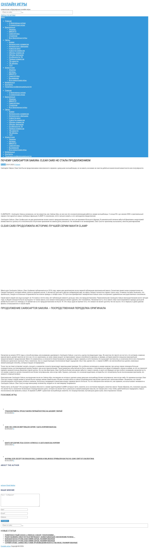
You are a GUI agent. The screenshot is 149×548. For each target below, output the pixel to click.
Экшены (12, 29)
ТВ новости (13, 61)
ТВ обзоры (13, 63)
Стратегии (13, 36)
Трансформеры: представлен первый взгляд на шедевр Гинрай (33, 411)
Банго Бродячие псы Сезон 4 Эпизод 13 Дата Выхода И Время (32, 443)
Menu (3, 17)
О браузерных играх (17, 23)
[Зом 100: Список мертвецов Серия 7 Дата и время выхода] (11, 425)
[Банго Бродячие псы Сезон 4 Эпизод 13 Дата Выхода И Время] (11, 441)
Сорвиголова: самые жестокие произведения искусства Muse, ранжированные (41, 543)
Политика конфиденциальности (18, 87)
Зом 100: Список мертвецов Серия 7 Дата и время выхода (30, 427)
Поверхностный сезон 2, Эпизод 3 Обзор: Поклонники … (30, 535)
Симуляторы (14, 34)
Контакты (9, 85)
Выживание (14, 78)
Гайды (7, 40)
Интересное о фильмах (18, 46)
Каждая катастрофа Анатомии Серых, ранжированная (30, 539)
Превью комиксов (16, 59)
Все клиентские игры (18, 80)
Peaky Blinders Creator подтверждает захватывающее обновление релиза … (40, 537)
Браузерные (10, 27)
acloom (3, 485)
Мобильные (10, 82)
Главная (8, 21)
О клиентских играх (17, 25)
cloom (18, 165)
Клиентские (10, 68)
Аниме (11, 42)
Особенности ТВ (16, 57)
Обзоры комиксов (16, 53)
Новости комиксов (17, 51)
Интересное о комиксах (19, 44)
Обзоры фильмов (16, 55)
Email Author (10, 485)
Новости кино (14, 48)
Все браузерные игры (18, 38)
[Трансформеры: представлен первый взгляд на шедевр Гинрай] (11, 409)
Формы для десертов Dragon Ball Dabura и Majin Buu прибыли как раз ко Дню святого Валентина (49, 459)
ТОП (11, 65)
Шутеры (12, 72)
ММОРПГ (13, 32)
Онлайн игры (14, 4)
